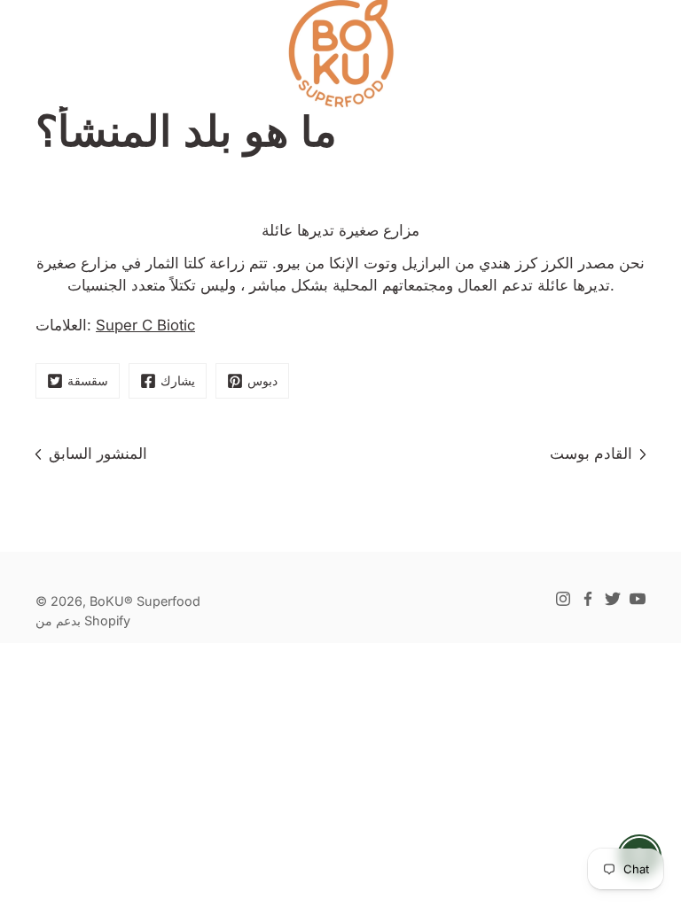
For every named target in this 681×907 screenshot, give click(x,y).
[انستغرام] (563, 599)
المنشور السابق (98, 453)
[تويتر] (613, 599)
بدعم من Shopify (82, 620)
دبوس (262, 380)
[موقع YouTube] (638, 599)
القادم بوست (591, 453)
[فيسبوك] (588, 599)
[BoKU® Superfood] (340, 53)
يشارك (177, 380)
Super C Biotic (145, 325)
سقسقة (87, 380)
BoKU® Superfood (145, 601)
